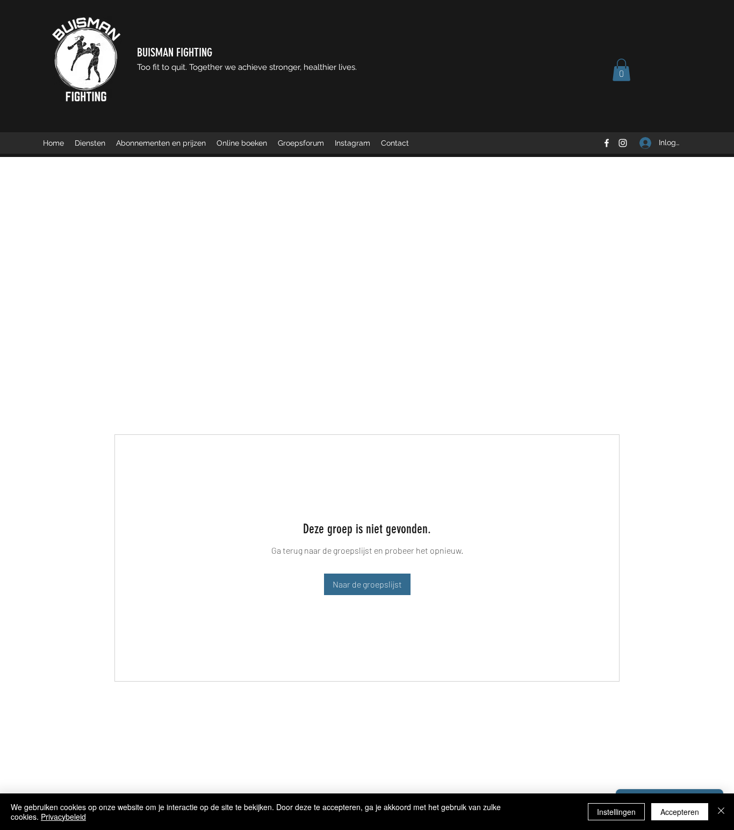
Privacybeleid (63, 816)
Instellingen (616, 811)
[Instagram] (622, 143)
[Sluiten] (721, 811)
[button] (621, 70)
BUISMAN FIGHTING (174, 52)
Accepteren (679, 811)
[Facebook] (606, 143)
